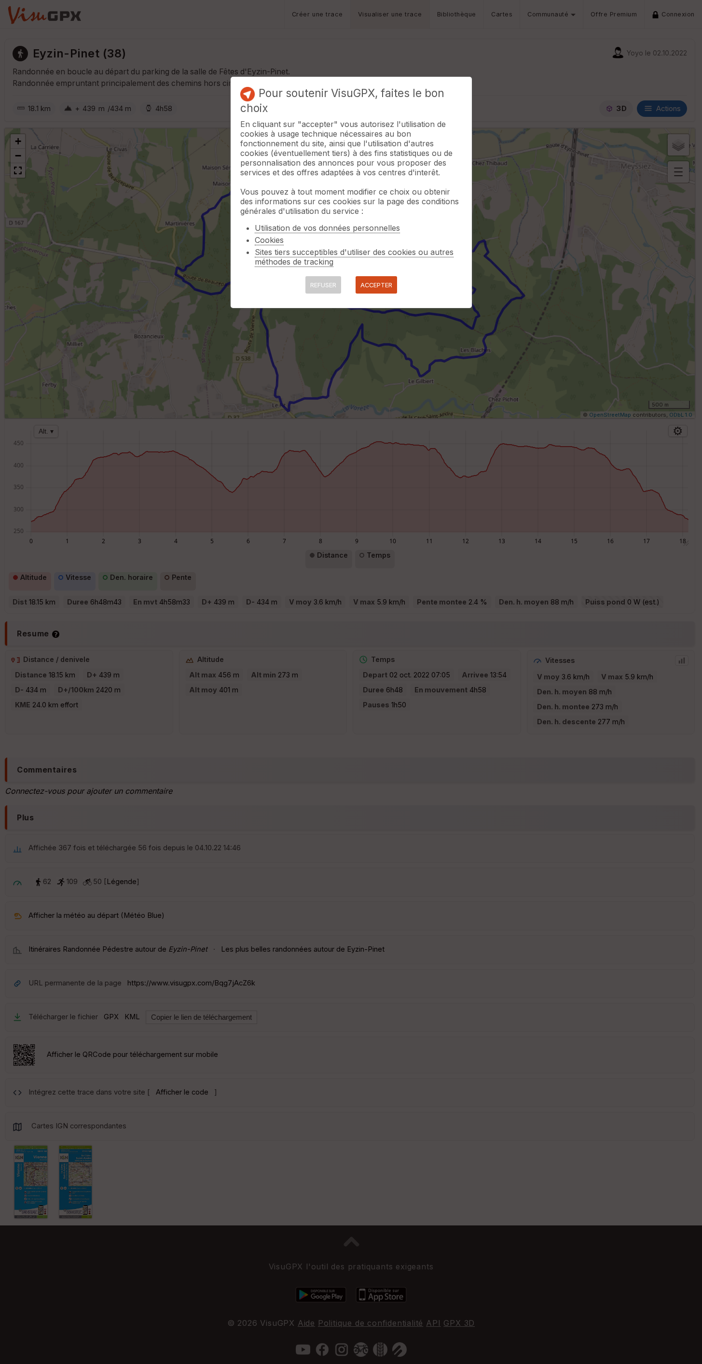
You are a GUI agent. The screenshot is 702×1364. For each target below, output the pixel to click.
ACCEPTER (376, 285)
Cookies (269, 240)
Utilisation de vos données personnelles (327, 228)
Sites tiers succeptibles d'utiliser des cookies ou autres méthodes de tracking (354, 257)
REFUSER (323, 285)
